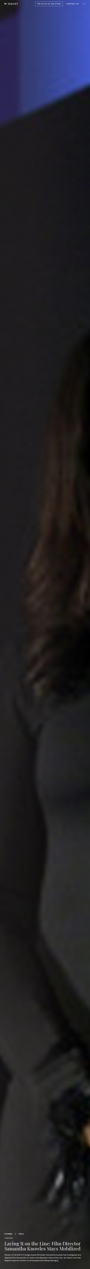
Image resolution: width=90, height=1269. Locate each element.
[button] (84, 4)
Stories (8, 1234)
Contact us (72, 4)
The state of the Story (49, 4)
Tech (21, 1234)
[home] (11, 4)
